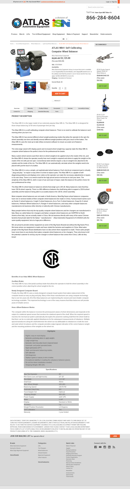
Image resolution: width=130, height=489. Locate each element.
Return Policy (70, 466)
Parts (56, 111)
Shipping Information (72, 453)
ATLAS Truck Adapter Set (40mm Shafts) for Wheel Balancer (103, 165)
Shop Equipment (58, 34)
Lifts (28, 34)
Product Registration (72, 457)
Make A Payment (73, 34)
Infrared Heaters (42, 453)
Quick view (103, 65)
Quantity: (54, 88)
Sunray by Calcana (15, 448)
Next (48, 87)
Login (108, 2)
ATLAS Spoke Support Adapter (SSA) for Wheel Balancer (103, 71)
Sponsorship (69, 474)
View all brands (14, 455)
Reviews (70, 108)
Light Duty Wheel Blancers (50, 43)
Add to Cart (103, 86)
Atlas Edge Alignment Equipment (19, 450)
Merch (21, 34)
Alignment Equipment (44, 455)
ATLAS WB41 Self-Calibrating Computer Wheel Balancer (73, 43)
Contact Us (17, 111)
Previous (12, 87)
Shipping (30, 111)
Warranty (30, 108)
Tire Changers (42, 448)
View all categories (43, 462)
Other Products (42, 457)
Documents (57, 108)
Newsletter (94, 34)
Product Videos (43, 108)
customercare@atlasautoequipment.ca (53, 2)
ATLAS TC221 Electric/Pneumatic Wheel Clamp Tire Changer (102, 117)
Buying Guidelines (71, 450)
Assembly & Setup (83, 108)
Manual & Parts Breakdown (73, 462)
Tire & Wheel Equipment (41, 34)
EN (63, 39)
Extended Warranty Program (74, 455)
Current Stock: (57, 82)
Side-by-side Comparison (73, 464)
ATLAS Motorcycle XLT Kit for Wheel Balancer (102, 211)
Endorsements (106, 34)
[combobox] (65, 39)
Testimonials (69, 476)
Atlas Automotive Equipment (18, 446)
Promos (14, 34)
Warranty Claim (70, 459)
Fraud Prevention (71, 452)
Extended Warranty (43, 111)
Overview (16, 108)
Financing (69, 461)
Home (12, 43)
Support (85, 34)
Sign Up (114, 2)
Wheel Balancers (35, 43)
